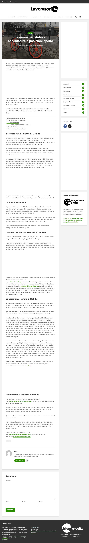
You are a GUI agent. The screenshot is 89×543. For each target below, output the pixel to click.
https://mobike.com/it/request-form (20, 401)
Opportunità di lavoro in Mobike (16, 126)
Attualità (11, 17)
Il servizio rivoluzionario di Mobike (17, 120)
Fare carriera (36, 17)
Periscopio (69, 17)
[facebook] (65, 126)
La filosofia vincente (13, 122)
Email (24, 501)
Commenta (29, 45)
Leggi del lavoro (50, 17)
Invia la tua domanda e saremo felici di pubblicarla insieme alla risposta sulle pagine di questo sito (73, 220)
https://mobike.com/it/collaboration (20, 434)
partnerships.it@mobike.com (22, 436)
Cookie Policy (34, 529)
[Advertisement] (34, 85)
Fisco (60, 17)
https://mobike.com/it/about (30, 286)
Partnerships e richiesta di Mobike (17, 129)
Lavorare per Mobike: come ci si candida (19, 124)
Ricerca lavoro (23, 17)
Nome (7, 501)
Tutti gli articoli (19, 460)
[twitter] (70, 126)
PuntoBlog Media (64, 536)
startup (8, 441)
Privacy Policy (35, 527)
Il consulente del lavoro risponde (10, 1)
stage (29, 366)
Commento (8, 480)
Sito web (41, 501)
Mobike (30, 33)
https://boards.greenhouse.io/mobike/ (22, 282)
